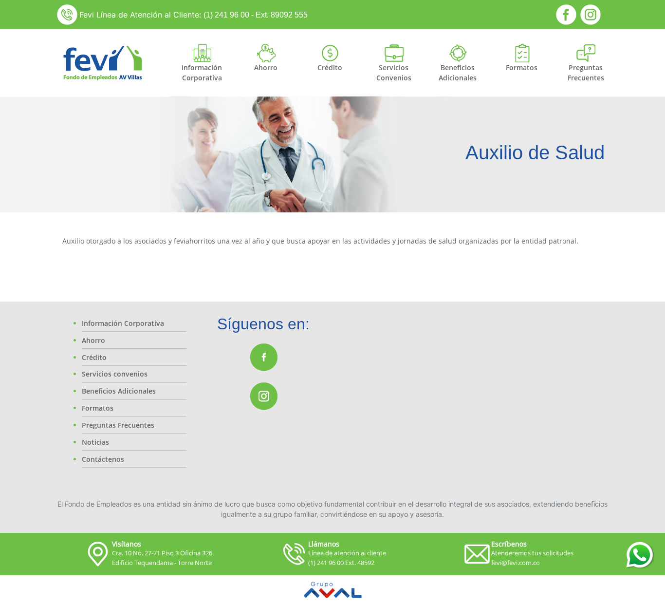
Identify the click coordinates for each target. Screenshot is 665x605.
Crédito (94, 357)
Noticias (95, 442)
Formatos (97, 408)
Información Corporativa (123, 323)
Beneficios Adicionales (119, 391)
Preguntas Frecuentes (118, 425)
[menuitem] (202, 72)
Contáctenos (103, 459)
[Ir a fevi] (102, 62)
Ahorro (93, 340)
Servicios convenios (115, 373)
